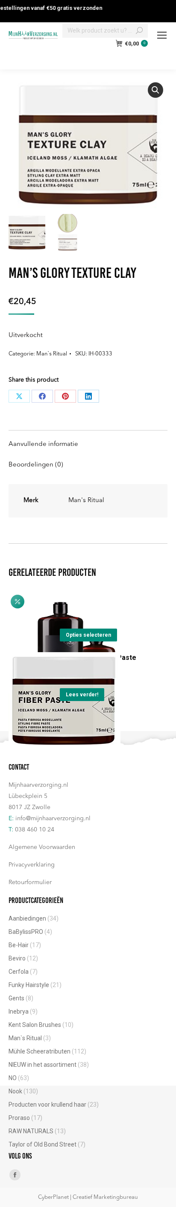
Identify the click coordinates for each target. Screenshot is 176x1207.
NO (13, 1078)
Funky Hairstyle (29, 984)
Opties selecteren (88, 635)
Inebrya (19, 1011)
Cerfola (19, 971)
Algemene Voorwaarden (42, 847)
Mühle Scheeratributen (39, 1051)
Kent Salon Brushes (35, 1024)
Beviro (17, 958)
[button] (155, 90)
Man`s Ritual (51, 354)
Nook (15, 1091)
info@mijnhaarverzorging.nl (53, 819)
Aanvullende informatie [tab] (43, 444)
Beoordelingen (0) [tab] (36, 465)
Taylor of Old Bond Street (42, 1144)
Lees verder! (82, 695)
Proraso (19, 1117)
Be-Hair (19, 945)
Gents (16, 998)
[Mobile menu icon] (161, 35)
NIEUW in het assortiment (42, 1064)
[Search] (139, 30)
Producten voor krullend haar (47, 1104)
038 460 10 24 (34, 830)
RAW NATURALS (31, 1131)
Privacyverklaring (32, 865)
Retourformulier (30, 882)
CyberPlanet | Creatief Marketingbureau (88, 1197)
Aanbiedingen (27, 918)
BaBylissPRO (26, 931)
